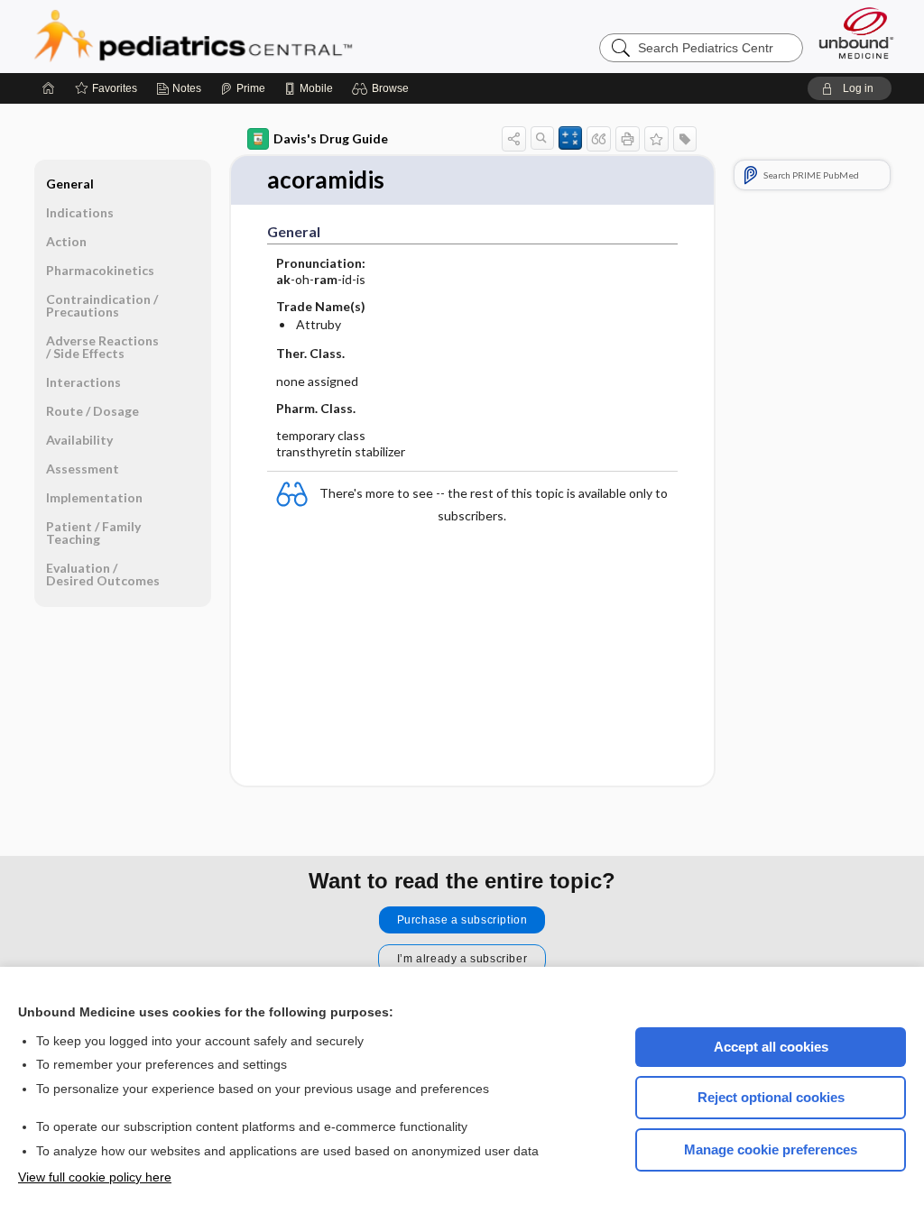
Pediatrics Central (258, 36)
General (70, 183)
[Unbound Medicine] (856, 33)
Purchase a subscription (462, 920)
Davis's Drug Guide (330, 138)
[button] (383, 88)
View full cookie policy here (94, 1177)
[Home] (48, 88)
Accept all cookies (771, 1046)
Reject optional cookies (771, 1097)
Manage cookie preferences (770, 1149)
